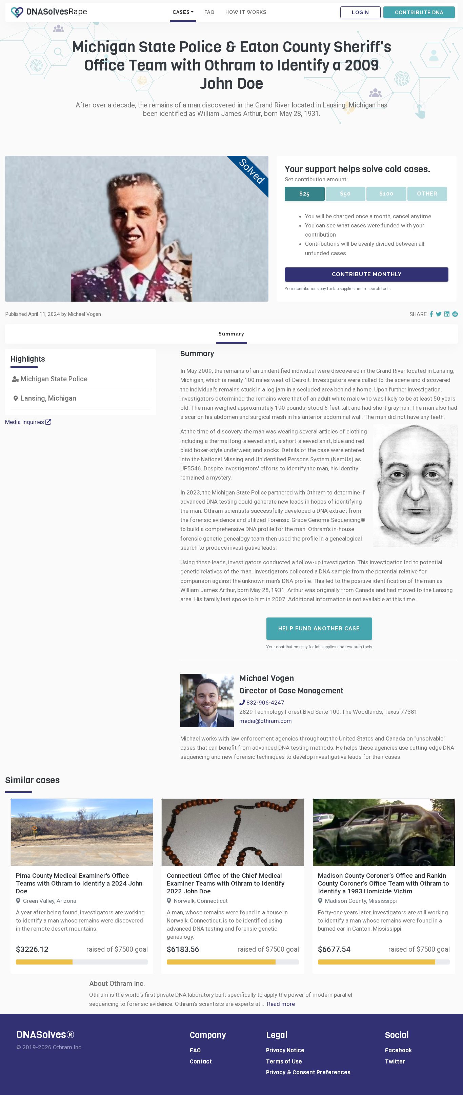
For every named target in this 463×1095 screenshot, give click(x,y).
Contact (201, 1062)
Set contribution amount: (316, 179)
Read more (281, 1003)
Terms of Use (284, 1062)
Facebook (398, 1050)
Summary (231, 334)
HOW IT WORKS (245, 12)
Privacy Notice (285, 1050)
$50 (345, 193)
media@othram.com (265, 720)
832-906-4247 (264, 702)
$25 (304, 193)
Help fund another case (319, 628)
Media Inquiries (25, 422)
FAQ (209, 12)
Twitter (395, 1062)
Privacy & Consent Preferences (308, 1072)
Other (427, 193)
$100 (386, 193)
